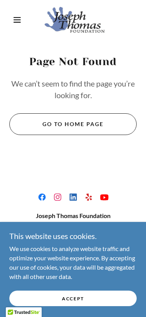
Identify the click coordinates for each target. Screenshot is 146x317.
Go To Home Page (73, 124)
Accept (73, 298)
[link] (74, 19)
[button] (17, 20)
